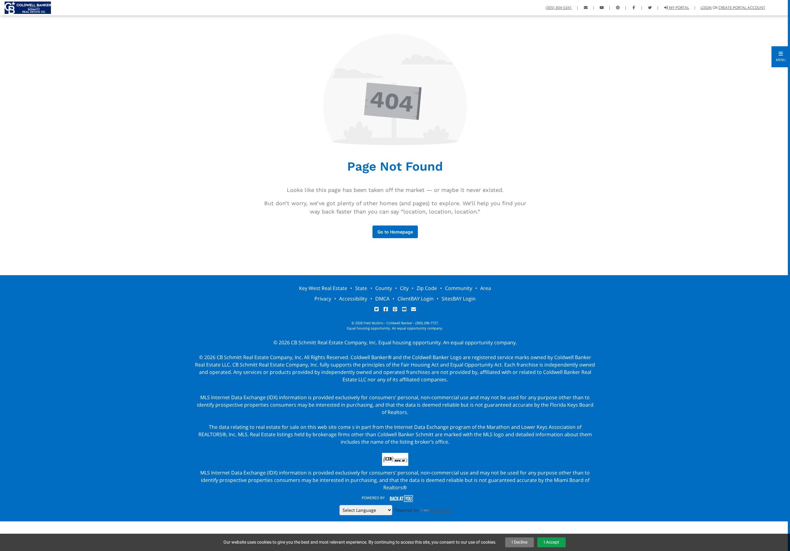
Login (706, 7)
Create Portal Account (741, 7)
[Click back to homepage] (25, 7)
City (404, 288)
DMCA (382, 298)
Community (458, 288)
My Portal (678, 7)
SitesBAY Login (459, 298)
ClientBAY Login (415, 298)
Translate (441, 510)
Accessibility (353, 298)
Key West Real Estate (323, 288)
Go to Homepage (395, 231)
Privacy (322, 298)
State (361, 288)
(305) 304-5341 (559, 7)
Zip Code (427, 288)
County (383, 288)
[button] (780, 56)
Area (485, 288)
